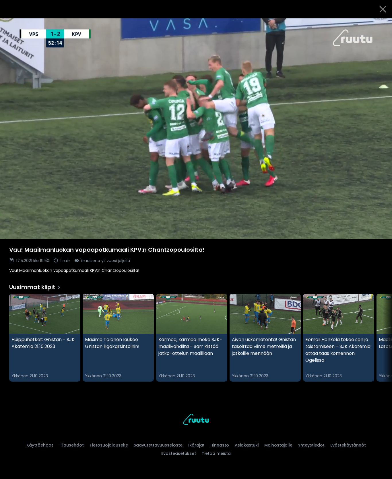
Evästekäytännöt (348, 445)
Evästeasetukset (178, 453)
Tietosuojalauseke (109, 445)
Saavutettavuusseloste (158, 445)
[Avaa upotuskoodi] (381, 25)
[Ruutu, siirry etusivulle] (196, 420)
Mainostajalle (278, 445)
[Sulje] (383, 9)
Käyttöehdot (39, 445)
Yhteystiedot (311, 445)
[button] (196, 128)
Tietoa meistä (216, 453)
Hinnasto (219, 445)
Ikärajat (196, 445)
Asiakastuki (247, 445)
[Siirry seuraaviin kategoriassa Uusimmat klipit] (383, 338)
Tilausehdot (71, 445)
